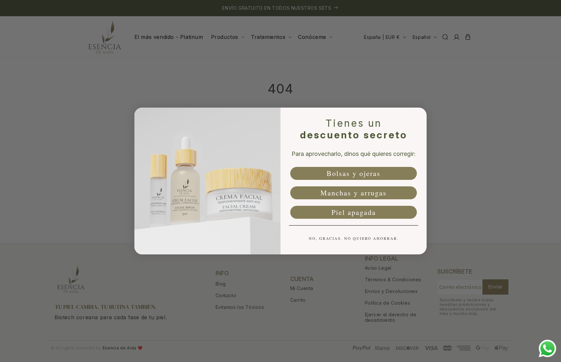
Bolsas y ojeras (353, 173)
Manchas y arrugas (353, 192)
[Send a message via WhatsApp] (547, 348)
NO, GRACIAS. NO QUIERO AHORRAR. (354, 238)
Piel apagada (353, 212)
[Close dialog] (419, 115)
